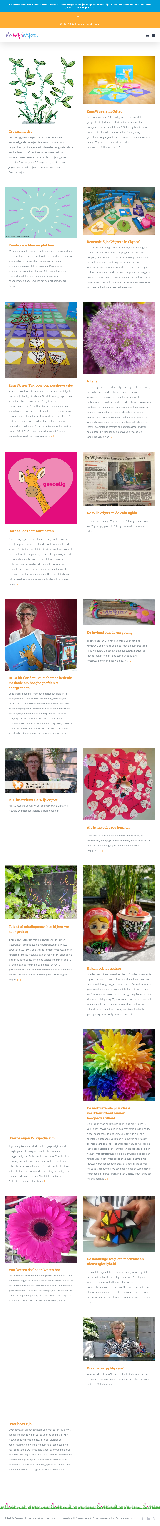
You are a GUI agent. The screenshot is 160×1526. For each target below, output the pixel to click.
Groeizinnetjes (40, 90)
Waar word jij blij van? (118, 1338)
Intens (118, 338)
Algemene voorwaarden (103, 1518)
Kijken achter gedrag (118, 913)
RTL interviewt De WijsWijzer (40, 770)
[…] (96, 530)
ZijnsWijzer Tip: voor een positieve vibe (40, 340)
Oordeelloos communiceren (40, 487)
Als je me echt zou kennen (118, 784)
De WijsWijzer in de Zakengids (118, 478)
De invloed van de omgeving (118, 612)
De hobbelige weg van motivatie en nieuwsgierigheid (118, 1223)
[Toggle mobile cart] (147, 35)
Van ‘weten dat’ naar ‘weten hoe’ (40, 1229)
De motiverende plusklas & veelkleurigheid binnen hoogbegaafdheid (118, 1065)
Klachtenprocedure (124, 1518)
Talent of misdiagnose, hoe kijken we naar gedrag (40, 892)
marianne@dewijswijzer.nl (88, 24)
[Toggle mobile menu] (153, 35)
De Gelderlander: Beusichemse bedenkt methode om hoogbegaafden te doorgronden (40, 634)
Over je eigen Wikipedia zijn (40, 1079)
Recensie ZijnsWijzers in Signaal (118, 210)
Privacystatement (83, 1518)
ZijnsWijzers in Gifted (118, 80)
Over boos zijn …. (40, 1366)
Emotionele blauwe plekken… (40, 212)
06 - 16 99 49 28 (67, 24)
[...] (52, 435)
